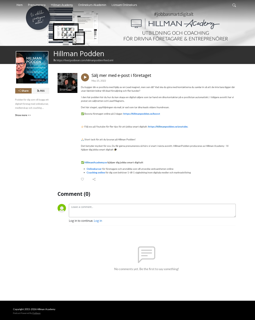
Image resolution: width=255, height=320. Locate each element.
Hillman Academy (62, 5)
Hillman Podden (78, 53)
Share (25, 90)
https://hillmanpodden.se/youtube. (168, 126)
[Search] (234, 4)
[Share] (94, 179)
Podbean (36, 313)
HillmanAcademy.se (95, 162)
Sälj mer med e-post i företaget (121, 75)
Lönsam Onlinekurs (124, 5)
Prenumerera (36, 5)
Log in (98, 221)
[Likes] (83, 179)
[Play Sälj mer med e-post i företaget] (85, 77)
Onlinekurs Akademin (92, 5)
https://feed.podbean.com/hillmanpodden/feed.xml (85, 60)
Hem (19, 5)
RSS (42, 90)
